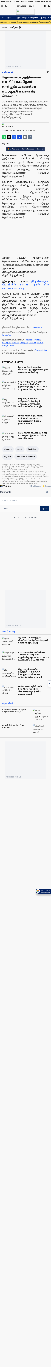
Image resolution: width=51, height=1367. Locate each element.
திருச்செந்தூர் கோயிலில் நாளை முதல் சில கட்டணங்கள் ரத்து (25, 285)
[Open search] (6, 6)
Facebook (29, 340)
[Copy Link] (30, 137)
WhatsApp (6, 335)
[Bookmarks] (45, 6)
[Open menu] (2, 6)
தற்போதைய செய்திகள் (27, 18)
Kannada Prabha (27, 2)
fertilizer (32, 449)
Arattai (40, 343)
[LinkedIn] (19, 137)
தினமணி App (41, 350)
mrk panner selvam (25, 457)
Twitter (37, 340)
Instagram (6, 343)
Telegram (24, 343)
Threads (32, 343)
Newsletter (37, 327)
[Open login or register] (49, 6)
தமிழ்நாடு (7, 72)
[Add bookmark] (48, 72)
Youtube (15, 343)
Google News (8, 345)
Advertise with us (13, 66)
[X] (9, 137)
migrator (5, 144)
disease (8, 449)
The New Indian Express (10, 2)
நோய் (7, 457)
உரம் (19, 449)
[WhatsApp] (4, 137)
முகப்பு (10, 18)
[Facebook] (14, 137)
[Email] (25, 137)
